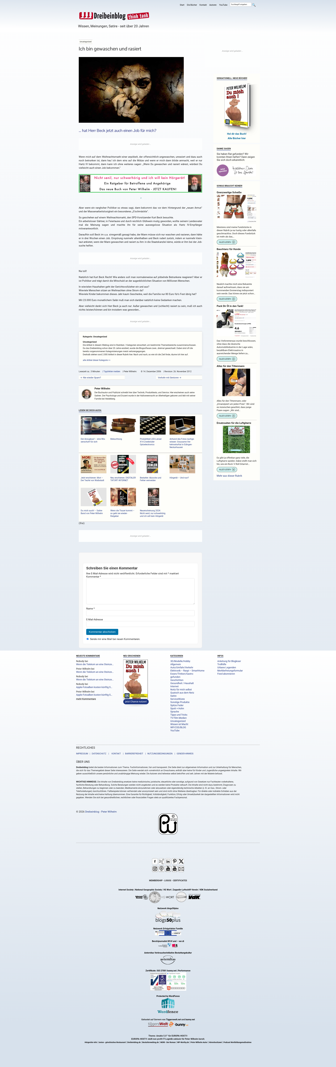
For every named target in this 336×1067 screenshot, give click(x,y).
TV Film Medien (178, 718)
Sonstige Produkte (180, 702)
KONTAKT (116, 753)
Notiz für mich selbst (181, 689)
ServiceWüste (177, 699)
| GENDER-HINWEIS (183, 753)
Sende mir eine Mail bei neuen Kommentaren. (115, 639)
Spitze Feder (176, 705)
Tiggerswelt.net (173, 1019)
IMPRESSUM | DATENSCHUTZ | (93, 753)
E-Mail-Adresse (94, 619)
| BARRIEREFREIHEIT (132, 753)
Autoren (213, 5)
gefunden (175, 677)
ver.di (181, 941)
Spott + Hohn (177, 708)
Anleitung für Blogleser (229, 661)
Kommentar (93, 576)
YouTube (223, 5)
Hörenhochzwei (215, 1042)
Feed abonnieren (226, 673)
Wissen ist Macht (179, 724)
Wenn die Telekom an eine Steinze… (95, 664)
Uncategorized (178, 721)
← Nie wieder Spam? (90, 377)
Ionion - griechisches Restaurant (112, 1042)
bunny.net (190, 1019)
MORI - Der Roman (168, 1042)
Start (182, 5)
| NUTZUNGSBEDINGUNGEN (158, 753)
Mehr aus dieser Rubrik (229, 475)
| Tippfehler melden (111, 371)
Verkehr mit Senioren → (169, 377)
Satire (173, 696)
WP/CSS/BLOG (178, 727)
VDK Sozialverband (208, 890)
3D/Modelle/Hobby (180, 661)
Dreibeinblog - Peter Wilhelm (101, 811)
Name (90, 608)
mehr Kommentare (86, 699)
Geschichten (176, 680)
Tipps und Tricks (178, 714)
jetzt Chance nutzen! (136, 701)
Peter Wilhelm (102, 388)
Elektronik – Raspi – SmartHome (187, 670)
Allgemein (175, 664)
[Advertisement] (140, 144)
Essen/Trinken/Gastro (181, 673)
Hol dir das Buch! (236, 133)
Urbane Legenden (226, 667)
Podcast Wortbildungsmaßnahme (237, 1042)
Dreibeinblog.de (134, 1042)
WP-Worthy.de (183, 1042)
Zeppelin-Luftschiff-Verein (185, 890)
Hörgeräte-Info (91, 1042)
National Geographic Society (148, 890)
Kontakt (203, 5)
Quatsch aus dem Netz (182, 692)
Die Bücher (192, 5)
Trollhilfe (221, 664)
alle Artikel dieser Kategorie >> (96, 360)
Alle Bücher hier (237, 138)
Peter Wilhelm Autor (199, 1042)
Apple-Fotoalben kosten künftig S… (94, 687)
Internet (174, 686)
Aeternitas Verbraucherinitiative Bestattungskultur (168, 953)
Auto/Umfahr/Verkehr (181, 667)
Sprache (174, 711)
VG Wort (167, 890)
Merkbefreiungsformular (230, 670)
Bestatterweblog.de (150, 1042)
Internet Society (126, 890)
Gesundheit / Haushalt (182, 683)
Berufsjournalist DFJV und (164, 941)
